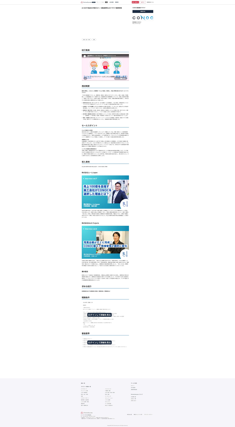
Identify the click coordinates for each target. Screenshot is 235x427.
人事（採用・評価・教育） (110, 392)
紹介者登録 (133, 387)
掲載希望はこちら (150, 2)
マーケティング (108, 396)
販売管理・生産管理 (85, 399)
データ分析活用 (108, 403)
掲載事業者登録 (134, 389)
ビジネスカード (84, 388)
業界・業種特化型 (84, 405)
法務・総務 (107, 394)
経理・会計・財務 (84, 394)
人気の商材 (111, 2)
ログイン (132, 385)
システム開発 (107, 399)
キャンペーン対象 (84, 390)
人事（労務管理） (84, 392)
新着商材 (116, 2)
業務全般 (82, 403)
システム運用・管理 (85, 401)
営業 (82, 396)
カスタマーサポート (85, 398)
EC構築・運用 (107, 390)
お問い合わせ (133, 400)
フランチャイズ (108, 388)
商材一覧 (83, 383)
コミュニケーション (109, 398)
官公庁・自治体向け (109, 405)
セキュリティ (107, 401)
